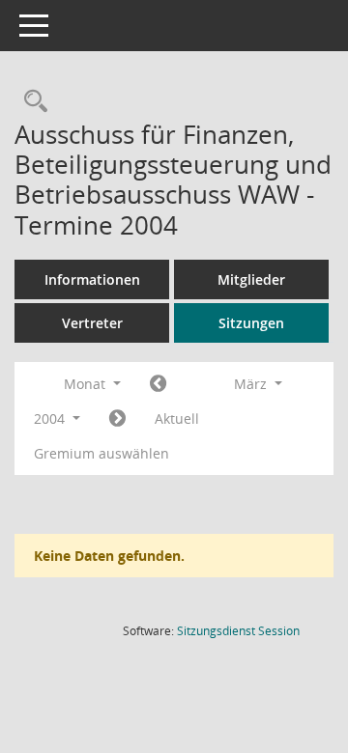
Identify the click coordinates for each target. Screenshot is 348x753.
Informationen (92, 279)
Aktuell (177, 418)
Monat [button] (86, 384)
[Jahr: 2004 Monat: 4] (117, 419)
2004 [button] (51, 418)
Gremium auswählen (101, 453)
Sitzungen (251, 323)
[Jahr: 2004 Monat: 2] (158, 384)
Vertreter (92, 323)
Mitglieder (251, 279)
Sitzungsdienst (238, 631)
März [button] (252, 384)
